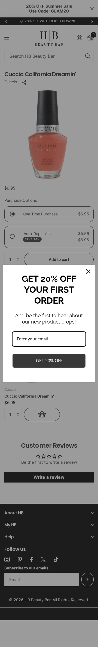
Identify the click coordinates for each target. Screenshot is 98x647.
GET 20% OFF (49, 361)
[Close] (88, 271)
